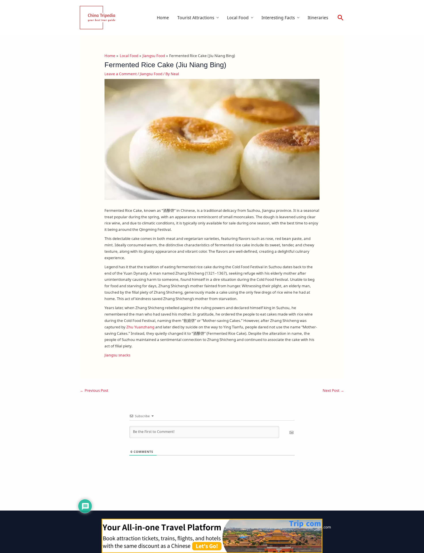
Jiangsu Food (151, 73)
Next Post (333, 390)
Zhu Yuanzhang (140, 326)
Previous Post (94, 390)
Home (163, 18)
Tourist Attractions (195, 18)
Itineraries (318, 18)
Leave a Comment (120, 73)
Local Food (238, 18)
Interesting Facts (278, 18)
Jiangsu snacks (117, 355)
